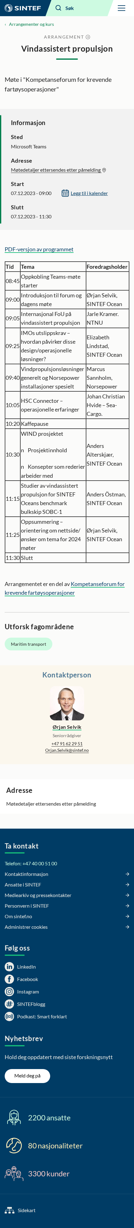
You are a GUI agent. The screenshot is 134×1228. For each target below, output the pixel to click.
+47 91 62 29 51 (67, 743)
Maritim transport (28, 644)
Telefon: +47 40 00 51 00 (31, 863)
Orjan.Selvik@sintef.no (67, 750)
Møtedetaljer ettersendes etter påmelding (56, 170)
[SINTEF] (22, 8)
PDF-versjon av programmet (39, 249)
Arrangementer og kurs (31, 24)
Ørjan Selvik (67, 727)
